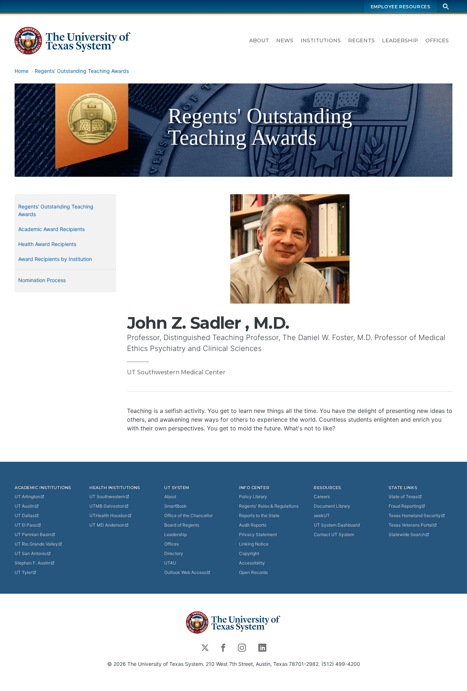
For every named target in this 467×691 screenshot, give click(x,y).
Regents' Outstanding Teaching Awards (82, 71)
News (284, 40)
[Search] (446, 6)
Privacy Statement (258, 534)
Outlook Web (185, 572)
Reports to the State (259, 515)
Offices (437, 40)
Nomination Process (42, 280)
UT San (31, 553)
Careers (322, 496)
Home (21, 71)
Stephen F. (32, 563)
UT (27, 496)
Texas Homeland (415, 515)
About (259, 40)
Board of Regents (181, 525)
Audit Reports (252, 525)
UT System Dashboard (337, 525)
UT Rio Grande (36, 544)
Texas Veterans (411, 525)
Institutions (321, 40)
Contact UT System (334, 534)
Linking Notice (254, 544)
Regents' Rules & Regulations (268, 506)
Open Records (253, 572)
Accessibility (252, 563)
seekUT (322, 515)
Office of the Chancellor (188, 515)
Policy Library (253, 496)
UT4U (170, 563)
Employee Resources (401, 6)
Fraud (405, 506)
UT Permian (33, 534)
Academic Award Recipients (51, 229)
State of (403, 496)
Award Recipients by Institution (55, 259)
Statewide (407, 534)
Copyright (249, 553)
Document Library (332, 506)
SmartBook (175, 506)
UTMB (106, 506)
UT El (26, 525)
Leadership (400, 40)
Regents (361, 40)
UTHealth (108, 515)
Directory (173, 553)
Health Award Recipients (47, 244)
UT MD (106, 525)
